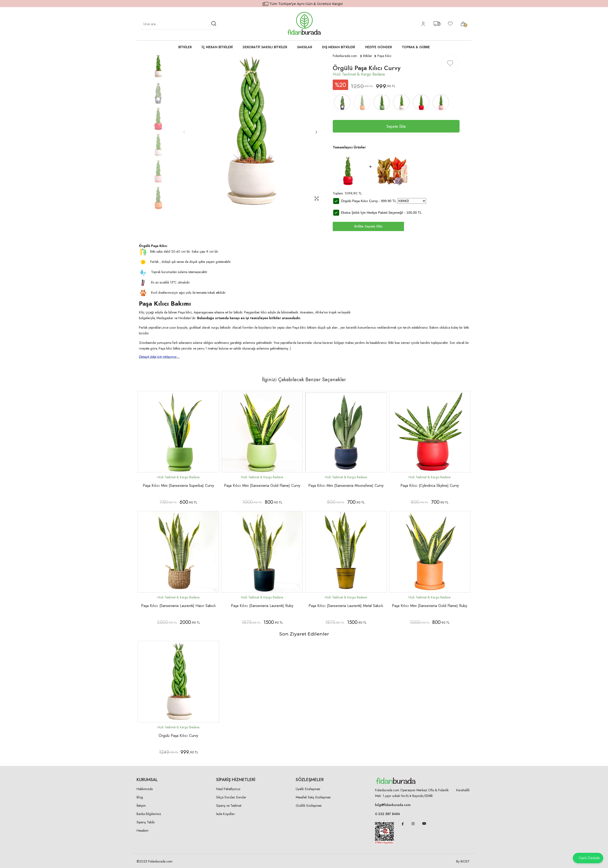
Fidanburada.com (345, 55)
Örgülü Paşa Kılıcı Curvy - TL (368, 201)
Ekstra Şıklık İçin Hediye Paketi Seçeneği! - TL (381, 212)
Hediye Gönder (378, 47)
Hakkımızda (145, 789)
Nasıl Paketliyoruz (228, 789)
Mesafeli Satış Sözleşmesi (313, 797)
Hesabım (142, 830)
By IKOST (463, 861)
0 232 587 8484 (387, 813)
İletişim (141, 805)
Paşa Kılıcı (384, 55)
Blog (140, 797)
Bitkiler (185, 47)
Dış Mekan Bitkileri (338, 47)
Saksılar (304, 47)
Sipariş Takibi (146, 822)
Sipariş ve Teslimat (228, 805)
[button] (316, 132)
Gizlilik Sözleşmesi (309, 805)
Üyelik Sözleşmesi (308, 789)
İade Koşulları (225, 813)
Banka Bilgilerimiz (149, 813)
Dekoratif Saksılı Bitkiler (265, 47)
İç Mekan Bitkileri (217, 47)
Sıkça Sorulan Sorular (231, 797)
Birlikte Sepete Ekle (368, 226)
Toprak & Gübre (416, 47)
